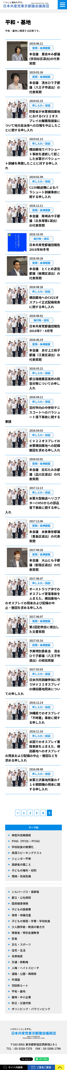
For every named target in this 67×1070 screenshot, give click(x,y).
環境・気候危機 (21, 876)
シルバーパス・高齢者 (25, 892)
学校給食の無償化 (23, 847)
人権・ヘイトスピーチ (25, 968)
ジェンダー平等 (21, 859)
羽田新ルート (20, 985)
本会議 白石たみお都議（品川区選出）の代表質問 (44, 474)
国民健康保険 (20, 903)
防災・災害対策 (21, 1003)
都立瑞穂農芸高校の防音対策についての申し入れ (44, 383)
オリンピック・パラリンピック (31, 1009)
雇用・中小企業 (21, 997)
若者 (14, 938)
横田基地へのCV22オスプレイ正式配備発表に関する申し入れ (44, 302)
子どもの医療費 (21, 909)
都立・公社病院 (21, 897)
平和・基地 (18, 991)
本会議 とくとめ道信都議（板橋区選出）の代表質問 (44, 273)
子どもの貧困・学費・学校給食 (31, 921)
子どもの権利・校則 (24, 870)
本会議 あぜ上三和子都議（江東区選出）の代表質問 (44, 355)
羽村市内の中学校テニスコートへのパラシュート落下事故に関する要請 (32, 414)
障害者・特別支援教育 (25, 933)
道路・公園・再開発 (24, 974)
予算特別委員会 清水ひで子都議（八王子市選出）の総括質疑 (44, 656)
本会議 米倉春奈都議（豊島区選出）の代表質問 (44, 536)
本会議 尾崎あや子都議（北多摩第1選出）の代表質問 (44, 220)
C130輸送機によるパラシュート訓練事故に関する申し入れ (44, 192)
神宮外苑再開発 (21, 835)
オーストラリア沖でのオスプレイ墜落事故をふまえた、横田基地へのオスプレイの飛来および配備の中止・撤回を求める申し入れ (32, 598)
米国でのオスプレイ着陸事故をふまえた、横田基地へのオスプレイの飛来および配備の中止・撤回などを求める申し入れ (32, 750)
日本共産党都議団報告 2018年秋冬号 (44, 247)
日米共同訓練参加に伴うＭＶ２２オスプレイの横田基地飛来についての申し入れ (32, 686)
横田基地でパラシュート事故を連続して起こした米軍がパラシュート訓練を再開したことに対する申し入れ (32, 158)
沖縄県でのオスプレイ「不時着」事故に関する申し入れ (44, 718)
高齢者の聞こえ (21, 864)
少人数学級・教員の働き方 (28, 927)
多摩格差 (17, 956)
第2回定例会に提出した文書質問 (44, 629)
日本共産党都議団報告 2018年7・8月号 (44, 328)
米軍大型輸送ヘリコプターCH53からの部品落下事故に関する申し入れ (32, 505)
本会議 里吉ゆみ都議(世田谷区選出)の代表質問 (44, 58)
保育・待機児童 (21, 915)
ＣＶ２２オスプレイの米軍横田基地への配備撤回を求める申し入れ (44, 445)
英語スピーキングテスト (27, 853)
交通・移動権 (20, 962)
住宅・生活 (18, 950)
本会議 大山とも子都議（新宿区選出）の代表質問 (44, 565)
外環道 (16, 979)
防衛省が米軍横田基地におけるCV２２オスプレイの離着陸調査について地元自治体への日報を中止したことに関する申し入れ (33, 120)
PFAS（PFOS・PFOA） (27, 841)
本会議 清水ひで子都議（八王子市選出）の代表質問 (44, 87)
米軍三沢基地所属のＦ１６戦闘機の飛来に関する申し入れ (44, 784)
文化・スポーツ (21, 944)
